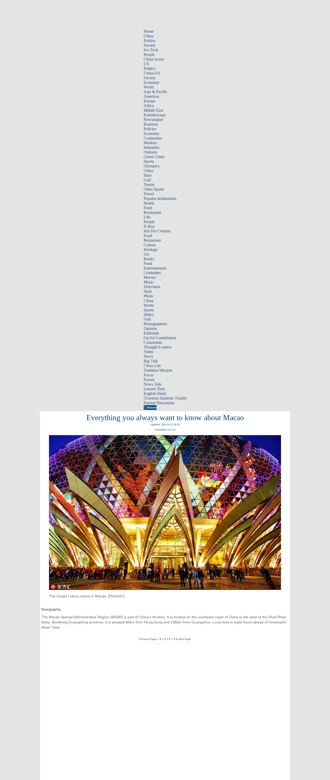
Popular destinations (160, 198)
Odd (147, 319)
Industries (151, 147)
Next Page (184, 639)
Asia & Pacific (155, 92)
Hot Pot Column (157, 231)
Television (152, 287)
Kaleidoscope (155, 115)
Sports (149, 161)
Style (148, 291)
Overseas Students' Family (165, 398)
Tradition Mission (158, 370)
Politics (149, 40)
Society (150, 45)
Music (149, 282)
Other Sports (154, 189)
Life (147, 217)
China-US (152, 73)
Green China (154, 157)
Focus (148, 375)
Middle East (153, 110)
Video (148, 352)
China (148, 36)
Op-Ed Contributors (160, 338)
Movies (150, 277)
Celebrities (152, 273)
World (149, 87)
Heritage (151, 249)
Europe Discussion (159, 403)
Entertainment (155, 268)
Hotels (149, 203)
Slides (148, 314)
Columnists (153, 342)
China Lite (152, 365)
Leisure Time (154, 389)
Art (146, 254)
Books (149, 259)
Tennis (149, 184)
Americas (151, 96)
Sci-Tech (151, 50)
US (146, 64)
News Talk (152, 384)
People (149, 54)
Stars (148, 175)
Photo (148, 296)
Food (148, 208)
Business (151, 124)
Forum (149, 379)
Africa (149, 105)
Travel (149, 194)
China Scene (154, 59)
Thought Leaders (157, 347)
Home (149, 31)
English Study (155, 393)
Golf (147, 180)
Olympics (151, 166)
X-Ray (149, 226)
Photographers (155, 324)
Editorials (151, 333)
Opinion (150, 152)
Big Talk (151, 361)
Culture (150, 245)
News (148, 356)
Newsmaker (153, 119)
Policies (150, 129)
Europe (149, 101)
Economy (151, 82)
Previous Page (148, 639)
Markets (150, 143)
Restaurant (152, 212)
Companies (153, 138)
